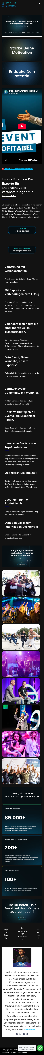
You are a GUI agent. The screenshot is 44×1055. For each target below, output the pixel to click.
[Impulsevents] (9, 4)
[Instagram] (20, 1034)
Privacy (14, 1053)
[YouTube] (23, 1034)
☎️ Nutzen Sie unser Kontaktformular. (17, 169)
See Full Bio (29, 1029)
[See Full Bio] (36, 1029)
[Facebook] (16, 1034)
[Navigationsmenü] (39, 4)
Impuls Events (6, 934)
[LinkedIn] (27, 1034)
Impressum (22, 1053)
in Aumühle (38, 934)
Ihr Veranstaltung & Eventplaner (22, 933)
